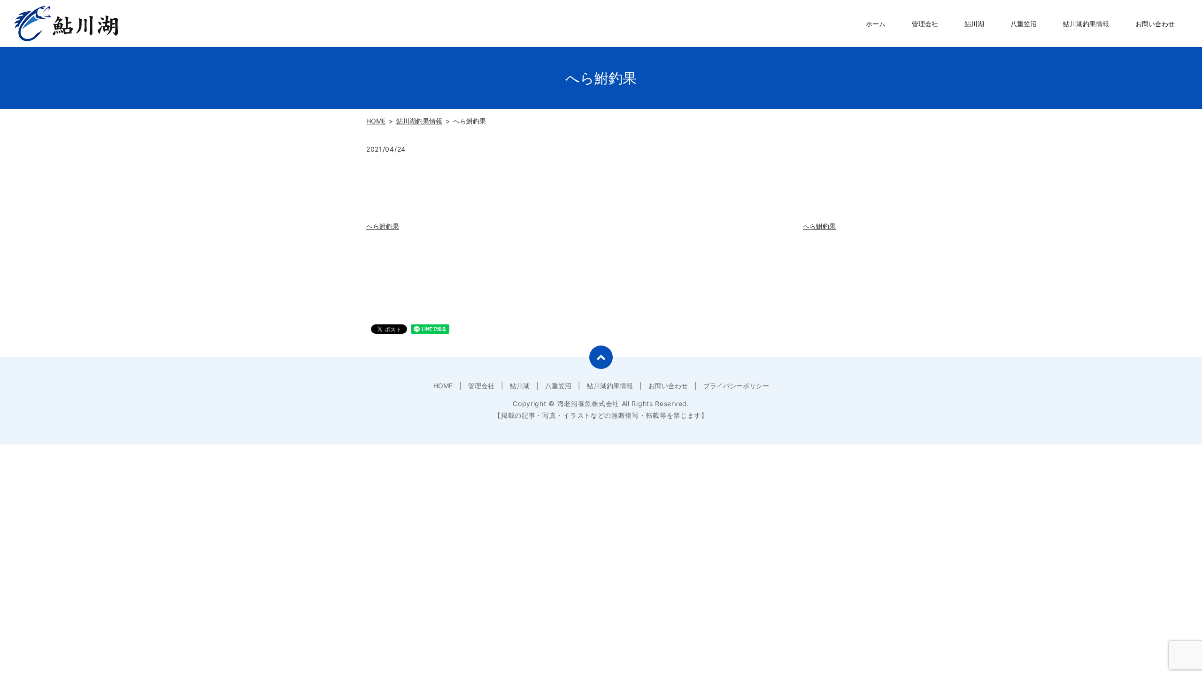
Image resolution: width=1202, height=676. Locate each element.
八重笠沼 (1023, 24)
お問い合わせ (1155, 24)
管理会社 (925, 24)
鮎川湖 (974, 24)
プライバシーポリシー (736, 386)
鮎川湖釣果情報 (1086, 24)
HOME (375, 121)
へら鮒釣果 (382, 226)
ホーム (876, 24)
